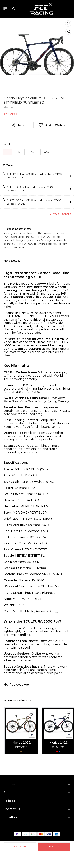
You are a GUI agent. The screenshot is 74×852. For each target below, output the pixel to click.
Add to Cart (20, 846)
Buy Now (54, 846)
